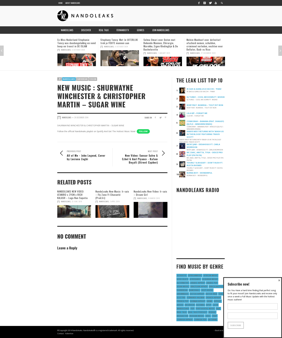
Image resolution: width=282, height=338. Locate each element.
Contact (60, 333)
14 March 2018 (154, 198)
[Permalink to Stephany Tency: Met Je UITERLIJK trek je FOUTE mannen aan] (112, 58)
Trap (214, 315)
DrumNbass (182, 293)
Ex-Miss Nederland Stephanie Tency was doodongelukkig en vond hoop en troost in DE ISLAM (69, 43)
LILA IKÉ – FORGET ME (197, 113)
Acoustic (182, 275)
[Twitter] (210, 3)
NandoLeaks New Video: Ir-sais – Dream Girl (150, 193)
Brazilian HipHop (199, 286)
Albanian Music (210, 279)
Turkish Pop (200, 319)
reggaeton (182, 315)
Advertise (69, 333)
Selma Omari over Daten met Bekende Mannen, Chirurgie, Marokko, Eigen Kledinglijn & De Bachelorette (153, 44)
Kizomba (200, 304)
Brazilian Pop (216, 286)
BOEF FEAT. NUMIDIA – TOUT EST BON (205, 105)
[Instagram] (204, 3)
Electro (181, 297)
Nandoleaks (69, 79)
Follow (143, 131)
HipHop (217, 301)
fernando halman (195, 297)
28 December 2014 (81, 117)
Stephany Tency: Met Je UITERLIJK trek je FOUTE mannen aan (111, 41)
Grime (209, 301)
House (180, 304)
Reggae (212, 312)
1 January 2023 (156, 53)
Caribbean (82, 79)
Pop (192, 308)
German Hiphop (197, 301)
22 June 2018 (77, 201)
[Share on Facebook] (155, 117)
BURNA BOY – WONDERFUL (199, 172)
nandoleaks (183, 308)
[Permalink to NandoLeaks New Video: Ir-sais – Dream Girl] (150, 210)
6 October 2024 (70, 50)
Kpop (208, 304)
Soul (208, 315)
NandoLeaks (58, 50)
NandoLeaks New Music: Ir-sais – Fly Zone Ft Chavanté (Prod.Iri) (112, 195)
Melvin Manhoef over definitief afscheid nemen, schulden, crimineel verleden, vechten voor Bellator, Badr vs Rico (197, 44)
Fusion (92, 79)
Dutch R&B (211, 293)
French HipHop (213, 297)
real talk (182, 312)
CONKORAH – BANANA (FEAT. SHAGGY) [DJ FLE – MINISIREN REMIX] (205, 122)
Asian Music (183, 286)
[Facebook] (199, 3)
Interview (190, 304)
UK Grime (212, 319)
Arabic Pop (212, 282)
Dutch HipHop (197, 293)
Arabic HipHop (197, 282)
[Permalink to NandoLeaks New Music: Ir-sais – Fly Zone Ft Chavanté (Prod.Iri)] (112, 211)
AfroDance (195, 279)
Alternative (183, 282)
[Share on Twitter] (160, 117)
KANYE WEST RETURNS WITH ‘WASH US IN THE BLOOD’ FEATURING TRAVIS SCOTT (205, 134)
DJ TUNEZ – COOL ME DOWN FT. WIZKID (206, 97)
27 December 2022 (200, 53)
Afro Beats (182, 279)
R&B (218, 308)
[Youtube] (216, 3)
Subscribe (235, 325)
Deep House (207, 290)
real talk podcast (197, 312)
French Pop (182, 301)
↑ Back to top (219, 330)
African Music (211, 275)
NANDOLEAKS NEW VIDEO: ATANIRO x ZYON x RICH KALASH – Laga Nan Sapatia (72, 195)
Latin (215, 304)
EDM (221, 293)
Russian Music (197, 315)
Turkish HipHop (185, 319)
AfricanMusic (195, 275)
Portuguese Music (205, 308)
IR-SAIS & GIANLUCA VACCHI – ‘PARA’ (204, 89)
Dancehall (194, 290)
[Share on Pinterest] (165, 117)
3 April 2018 (115, 201)
